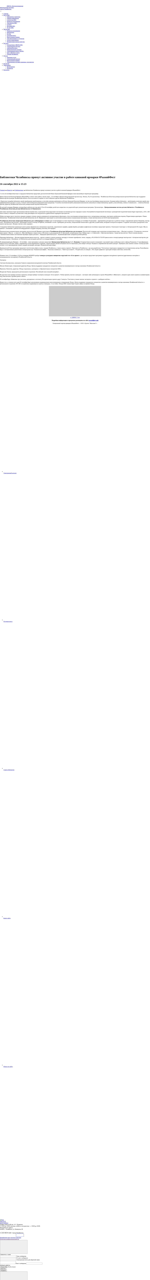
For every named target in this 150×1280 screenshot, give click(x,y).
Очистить (3, 1268)
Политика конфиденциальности (9, 1239)
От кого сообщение (22, 1258)
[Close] (13, 1247)
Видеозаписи (11, 67)
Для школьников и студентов (15, 38)
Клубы (9, 34)
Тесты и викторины (13, 40)
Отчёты (9, 24)
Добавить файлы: (5, 1265)
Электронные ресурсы (13, 46)
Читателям (6, 29)
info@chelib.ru (4, 1223)
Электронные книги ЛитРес (15, 51)
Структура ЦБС (11, 20)
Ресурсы (5, 43)
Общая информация (13, 18)
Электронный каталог (13, 59)
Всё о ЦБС (6, 15)
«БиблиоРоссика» (12, 48)
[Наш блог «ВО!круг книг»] (7, 1231)
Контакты (6, 70)
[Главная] (2, 1220)
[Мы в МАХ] (5, 1231)
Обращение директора (13, 17)
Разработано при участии (10, 1237)
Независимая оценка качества (16, 42)
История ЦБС (11, 26)
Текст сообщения (21, 1263)
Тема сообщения (21, 1256)
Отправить (3, 1270)
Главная (5, 13)
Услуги (5, 56)
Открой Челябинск (12, 54)
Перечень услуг (11, 57)
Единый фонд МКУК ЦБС (15, 45)
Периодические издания (14, 49)
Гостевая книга (11, 35)
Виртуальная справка (13, 37)
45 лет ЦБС (10, 27)
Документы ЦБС (12, 23)
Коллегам (6, 63)
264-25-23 (3, 1221)
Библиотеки (10, 32)
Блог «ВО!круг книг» (13, 52)
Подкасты (10, 68)
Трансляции (7, 65)
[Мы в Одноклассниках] (3, 1231)
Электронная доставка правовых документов (20, 62)
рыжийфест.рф (93, 320)
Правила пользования (13, 21)
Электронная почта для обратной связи (28, 1260)
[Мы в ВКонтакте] (1, 1231)
